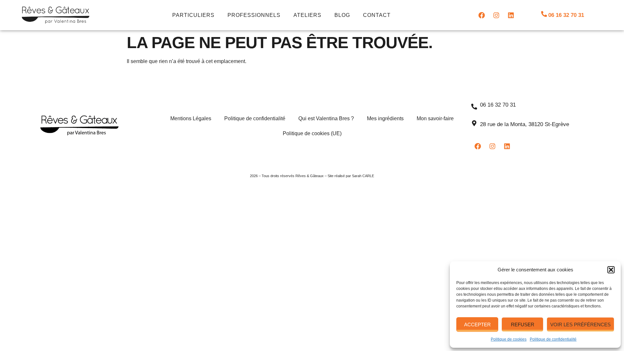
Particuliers (193, 15)
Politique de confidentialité (553, 339)
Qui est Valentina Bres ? (326, 118)
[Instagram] (496, 15)
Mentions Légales (190, 118)
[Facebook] (481, 15)
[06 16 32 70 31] (544, 14)
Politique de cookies (508, 339)
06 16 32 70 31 (566, 15)
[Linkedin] (510, 15)
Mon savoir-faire (435, 118)
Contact (377, 15)
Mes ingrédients (385, 118)
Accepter (477, 324)
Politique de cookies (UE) (312, 133)
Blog (342, 15)
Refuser (522, 324)
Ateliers (307, 15)
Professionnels (254, 15)
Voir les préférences (580, 324)
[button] (611, 269)
